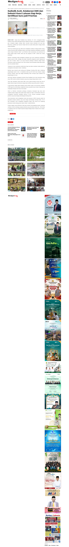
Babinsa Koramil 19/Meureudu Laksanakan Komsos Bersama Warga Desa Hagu (52, 36)
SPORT (43, 4)
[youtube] (60, 2)
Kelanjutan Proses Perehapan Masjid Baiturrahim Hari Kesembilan (33, 128)
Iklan (57, 545)
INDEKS (55, 4)
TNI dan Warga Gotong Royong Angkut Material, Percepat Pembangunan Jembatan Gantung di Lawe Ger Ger (52, 70)
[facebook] (55, 2)
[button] (60, 4)
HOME (9, 4)
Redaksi (46, 545)
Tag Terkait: (10, 122)
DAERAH (25, 4)
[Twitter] (13, 119)
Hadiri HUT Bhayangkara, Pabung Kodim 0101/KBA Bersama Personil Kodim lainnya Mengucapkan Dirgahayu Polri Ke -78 (32, 136)
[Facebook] (11, 119)
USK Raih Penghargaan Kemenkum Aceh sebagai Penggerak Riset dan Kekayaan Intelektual (52, 24)
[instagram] (52, 2)
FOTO (47, 4)
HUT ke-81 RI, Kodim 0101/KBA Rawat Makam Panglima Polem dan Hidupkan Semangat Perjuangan (52, 43)
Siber (50, 545)
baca (42, 18)
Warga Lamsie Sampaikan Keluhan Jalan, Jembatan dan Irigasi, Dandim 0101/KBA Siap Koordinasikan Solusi (52, 62)
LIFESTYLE (39, 4)
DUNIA (29, 4)
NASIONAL (20, 4)
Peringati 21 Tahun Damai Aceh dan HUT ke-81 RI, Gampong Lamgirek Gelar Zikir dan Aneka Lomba (52, 30)
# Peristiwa (48, 10)
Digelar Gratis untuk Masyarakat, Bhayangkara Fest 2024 (14, 134)
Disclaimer (53, 545)
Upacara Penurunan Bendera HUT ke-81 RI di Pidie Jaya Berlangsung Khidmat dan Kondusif (52, 76)
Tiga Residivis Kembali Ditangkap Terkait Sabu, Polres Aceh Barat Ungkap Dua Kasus (52, 17)
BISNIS (33, 4)
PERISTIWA (14, 4)
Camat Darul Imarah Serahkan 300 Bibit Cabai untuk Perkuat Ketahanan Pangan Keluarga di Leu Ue (52, 49)
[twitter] (57, 2)
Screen (47, 2)
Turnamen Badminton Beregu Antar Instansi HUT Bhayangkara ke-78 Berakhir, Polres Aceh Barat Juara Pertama (14, 129)
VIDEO (51, 4)
